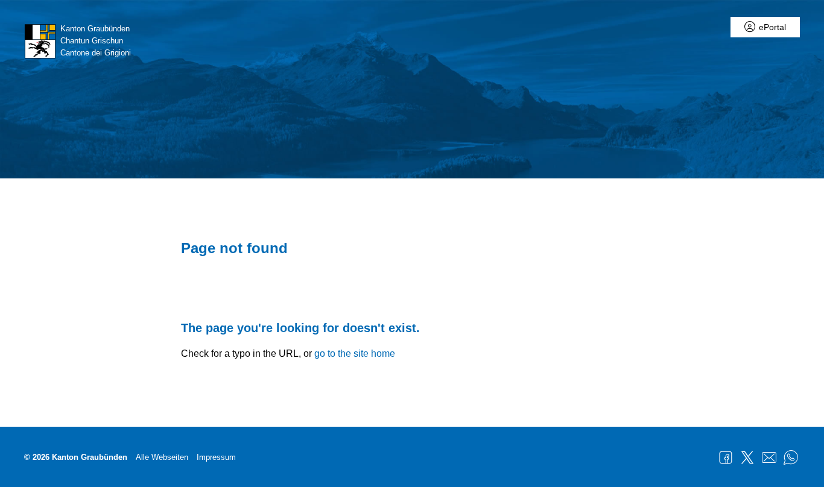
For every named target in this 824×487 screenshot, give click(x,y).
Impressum (216, 457)
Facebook (726, 457)
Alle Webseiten (162, 457)
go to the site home (354, 353)
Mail (769, 457)
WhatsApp (791, 457)
